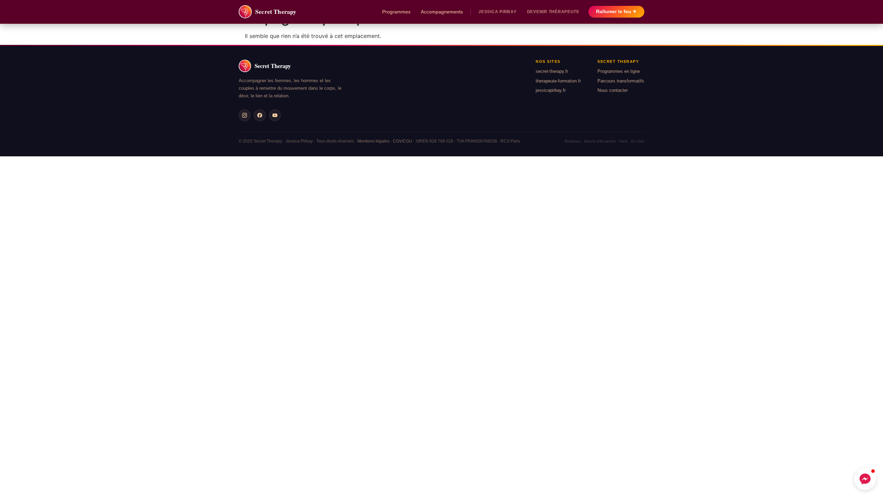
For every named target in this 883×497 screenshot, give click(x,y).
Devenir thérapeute (553, 11)
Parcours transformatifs (620, 81)
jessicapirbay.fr (551, 90)
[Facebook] (260, 115)
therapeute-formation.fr (558, 81)
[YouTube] (275, 115)
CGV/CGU (402, 141)
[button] (865, 479)
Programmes (396, 11)
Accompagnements (442, 11)
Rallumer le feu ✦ (616, 11)
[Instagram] (244, 115)
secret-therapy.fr (552, 71)
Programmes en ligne (618, 71)
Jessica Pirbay (497, 11)
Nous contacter (612, 90)
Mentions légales (373, 141)
